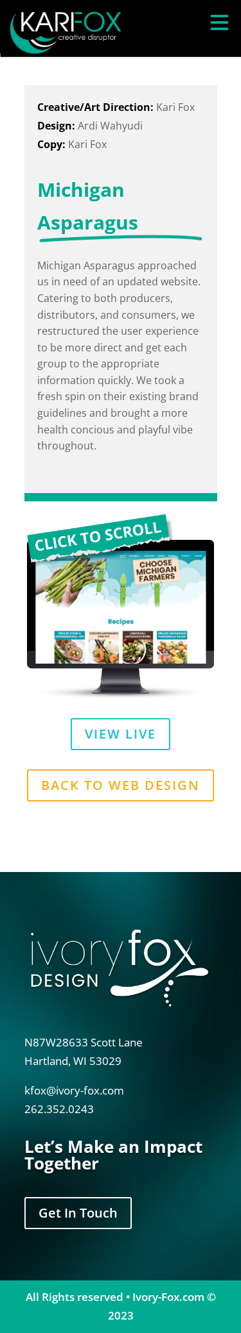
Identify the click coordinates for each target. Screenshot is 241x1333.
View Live (120, 733)
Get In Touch (78, 1212)
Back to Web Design (120, 785)
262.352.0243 (59, 1109)
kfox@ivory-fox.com (74, 1090)
